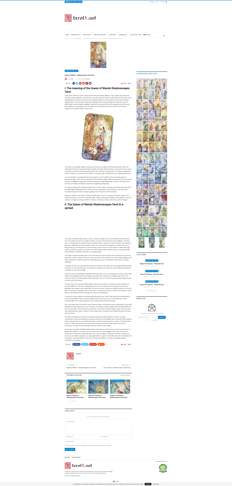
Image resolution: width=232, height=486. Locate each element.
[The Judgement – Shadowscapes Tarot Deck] (139, 126)
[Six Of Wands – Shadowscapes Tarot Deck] (152, 137)
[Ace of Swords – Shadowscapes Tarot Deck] (139, 189)
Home (67, 34)
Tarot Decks (87, 34)
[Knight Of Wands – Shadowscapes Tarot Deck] (164, 147)
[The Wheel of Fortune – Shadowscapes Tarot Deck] (139, 105)
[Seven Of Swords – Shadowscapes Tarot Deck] (146, 200)
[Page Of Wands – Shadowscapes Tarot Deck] (152, 147)
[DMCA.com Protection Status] (163, 468)
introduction (75, 34)
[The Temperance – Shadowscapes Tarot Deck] (164, 105)
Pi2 (166, 461)
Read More (156, 484)
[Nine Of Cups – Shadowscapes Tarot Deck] (164, 168)
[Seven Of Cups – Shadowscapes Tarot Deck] (152, 168)
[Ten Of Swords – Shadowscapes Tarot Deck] (164, 200)
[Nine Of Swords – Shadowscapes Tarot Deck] (158, 200)
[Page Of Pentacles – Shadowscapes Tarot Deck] (164, 232)
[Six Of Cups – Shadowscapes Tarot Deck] (146, 168)
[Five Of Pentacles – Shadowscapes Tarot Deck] (158, 221)
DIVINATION (112, 34)
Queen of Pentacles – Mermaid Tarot (152, 284)
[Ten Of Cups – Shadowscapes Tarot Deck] (139, 179)
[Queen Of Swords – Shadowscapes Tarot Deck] (152, 211)
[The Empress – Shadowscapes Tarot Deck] (158, 84)
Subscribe (162, 317)
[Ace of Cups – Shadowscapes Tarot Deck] (146, 158)
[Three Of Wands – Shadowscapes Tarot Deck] (164, 126)
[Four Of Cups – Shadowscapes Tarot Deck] (164, 158)
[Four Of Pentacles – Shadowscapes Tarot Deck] (152, 221)
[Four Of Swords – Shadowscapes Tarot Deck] (158, 189)
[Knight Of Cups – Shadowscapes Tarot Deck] (152, 179)
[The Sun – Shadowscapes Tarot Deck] (164, 115)
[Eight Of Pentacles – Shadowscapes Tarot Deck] (146, 232)
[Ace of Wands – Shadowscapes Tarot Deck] (152, 126)
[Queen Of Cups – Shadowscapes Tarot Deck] (158, 179)
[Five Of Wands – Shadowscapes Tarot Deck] (146, 137)
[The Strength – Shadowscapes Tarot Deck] (158, 94)
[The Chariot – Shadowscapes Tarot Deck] (152, 94)
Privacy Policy (76, 457)
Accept (148, 484)
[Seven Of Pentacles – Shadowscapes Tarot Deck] (139, 232)
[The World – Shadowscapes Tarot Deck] (146, 126)
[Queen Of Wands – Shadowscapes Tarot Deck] (139, 158)
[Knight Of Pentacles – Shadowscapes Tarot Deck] (120, 387)
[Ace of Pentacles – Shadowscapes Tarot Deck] (164, 211)
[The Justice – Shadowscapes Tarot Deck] (146, 105)
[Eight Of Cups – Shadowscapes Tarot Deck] (158, 168)
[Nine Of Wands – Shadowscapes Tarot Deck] (139, 147)
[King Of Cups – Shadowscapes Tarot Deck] (164, 179)
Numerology (123, 34)
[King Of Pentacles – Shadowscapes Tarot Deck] (77, 387)
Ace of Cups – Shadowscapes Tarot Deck (117, 367)
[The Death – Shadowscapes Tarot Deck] (158, 105)
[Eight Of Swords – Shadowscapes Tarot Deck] (152, 200)
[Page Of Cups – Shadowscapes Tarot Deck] (146, 179)
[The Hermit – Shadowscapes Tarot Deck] (164, 94)
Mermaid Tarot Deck (152, 260)
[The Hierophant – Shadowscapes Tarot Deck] (139, 94)
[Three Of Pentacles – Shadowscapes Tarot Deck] (146, 221)
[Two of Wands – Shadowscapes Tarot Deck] (158, 126)
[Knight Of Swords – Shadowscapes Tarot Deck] (146, 211)
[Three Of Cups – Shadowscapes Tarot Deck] (158, 158)
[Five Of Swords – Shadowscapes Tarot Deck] (164, 189)
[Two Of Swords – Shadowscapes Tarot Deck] (146, 189)
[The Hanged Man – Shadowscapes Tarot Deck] (152, 105)
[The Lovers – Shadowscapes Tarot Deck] (146, 94)
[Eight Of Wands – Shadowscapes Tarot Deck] (164, 137)
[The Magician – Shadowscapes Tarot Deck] (146, 84)
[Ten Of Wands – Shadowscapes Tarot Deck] (146, 147)
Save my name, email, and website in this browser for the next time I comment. (89, 445)
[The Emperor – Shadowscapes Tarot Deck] (164, 84)
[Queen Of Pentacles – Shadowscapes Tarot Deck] (98, 387)
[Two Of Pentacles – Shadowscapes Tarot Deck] (139, 221)
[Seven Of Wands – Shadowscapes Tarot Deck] (158, 137)
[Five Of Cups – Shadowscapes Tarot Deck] (139, 168)
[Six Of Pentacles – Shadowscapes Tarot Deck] (164, 221)
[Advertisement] (133, 18)
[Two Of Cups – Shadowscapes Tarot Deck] (152, 158)
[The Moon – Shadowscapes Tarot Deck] (158, 115)
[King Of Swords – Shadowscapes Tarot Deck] (158, 211)
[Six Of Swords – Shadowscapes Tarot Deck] (139, 200)
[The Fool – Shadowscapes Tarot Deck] (139, 84)
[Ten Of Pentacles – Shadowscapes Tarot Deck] (158, 232)
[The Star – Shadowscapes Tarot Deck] (152, 115)
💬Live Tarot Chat (135, 34)
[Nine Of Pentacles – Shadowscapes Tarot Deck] (152, 232)
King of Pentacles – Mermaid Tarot (151, 274)
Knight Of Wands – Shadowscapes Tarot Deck (81, 367)
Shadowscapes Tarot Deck (71, 70)
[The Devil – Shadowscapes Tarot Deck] (139, 115)
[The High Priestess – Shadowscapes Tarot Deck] (152, 84)
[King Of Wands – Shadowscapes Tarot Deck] (158, 147)
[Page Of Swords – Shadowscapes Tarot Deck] (139, 211)
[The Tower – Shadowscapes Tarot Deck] (146, 115)
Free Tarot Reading (100, 34)
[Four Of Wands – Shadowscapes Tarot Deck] (139, 137)
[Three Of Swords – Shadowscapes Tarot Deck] (152, 189)
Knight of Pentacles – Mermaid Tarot (152, 264)
